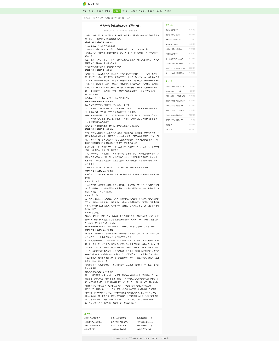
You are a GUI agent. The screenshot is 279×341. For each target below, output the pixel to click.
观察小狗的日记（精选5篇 (175, 110)
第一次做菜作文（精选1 (174, 59)
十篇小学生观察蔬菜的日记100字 (119, 318)
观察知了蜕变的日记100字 (119, 326)
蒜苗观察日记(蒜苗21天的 (175, 86)
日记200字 (95, 18)
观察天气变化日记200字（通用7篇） (112, 18)
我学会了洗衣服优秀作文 (175, 63)
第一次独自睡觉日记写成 (175, 73)
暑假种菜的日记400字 (173, 40)
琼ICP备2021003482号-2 (160, 338)
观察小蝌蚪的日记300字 (119, 322)
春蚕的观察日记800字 (173, 91)
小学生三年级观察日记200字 (93, 318)
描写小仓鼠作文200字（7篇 (175, 96)
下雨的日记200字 (172, 30)
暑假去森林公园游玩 (173, 35)
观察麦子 (169, 125)
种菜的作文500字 (172, 44)
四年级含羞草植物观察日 (175, 115)
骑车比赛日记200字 (144, 318)
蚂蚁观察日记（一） (92, 329)
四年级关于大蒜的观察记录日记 (145, 329)
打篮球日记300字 (172, 54)
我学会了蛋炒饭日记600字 (175, 49)
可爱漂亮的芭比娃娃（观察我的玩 (93, 322)
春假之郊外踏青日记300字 (175, 68)
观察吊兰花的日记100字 (145, 322)
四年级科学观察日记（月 (175, 106)
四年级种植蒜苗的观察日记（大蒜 (119, 329)
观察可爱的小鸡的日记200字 (93, 326)
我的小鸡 (169, 130)
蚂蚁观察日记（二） (145, 326)
